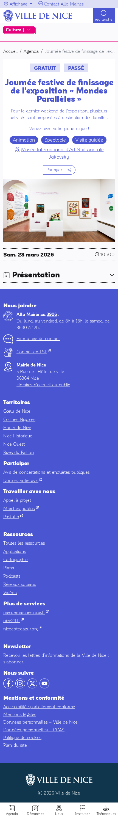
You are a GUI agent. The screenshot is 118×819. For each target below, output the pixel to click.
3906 (52, 314)
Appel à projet (17, 500)
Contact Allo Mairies (64, 4)
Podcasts (12, 576)
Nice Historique (17, 436)
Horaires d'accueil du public (43, 384)
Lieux (59, 814)
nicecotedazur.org (22, 629)
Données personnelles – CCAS (33, 729)
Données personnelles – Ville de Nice (40, 722)
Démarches (35, 814)
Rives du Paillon (18, 452)
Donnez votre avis (22, 480)
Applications (14, 551)
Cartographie (15, 559)
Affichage (18, 4)
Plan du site (15, 745)
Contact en (33, 351)
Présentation (36, 275)
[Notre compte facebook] (8, 687)
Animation (24, 140)
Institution (82, 814)
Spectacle (55, 140)
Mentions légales (19, 714)
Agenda (12, 814)
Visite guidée (89, 140)
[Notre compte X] (32, 687)
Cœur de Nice (16, 411)
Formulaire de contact (38, 338)
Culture (13, 29)
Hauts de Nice (17, 427)
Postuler (13, 516)
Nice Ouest (14, 444)
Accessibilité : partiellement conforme (39, 706)
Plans (8, 568)
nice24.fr (13, 620)
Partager (54, 169)
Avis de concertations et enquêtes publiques (46, 472)
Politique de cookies (22, 737)
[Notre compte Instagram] (20, 687)
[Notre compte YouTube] (44, 687)
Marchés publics (21, 508)
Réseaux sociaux (19, 584)
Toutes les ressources (24, 543)
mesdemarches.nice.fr (26, 612)
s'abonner (13, 662)
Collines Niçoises (19, 419)
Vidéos (10, 592)
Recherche (104, 19)
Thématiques (106, 814)
